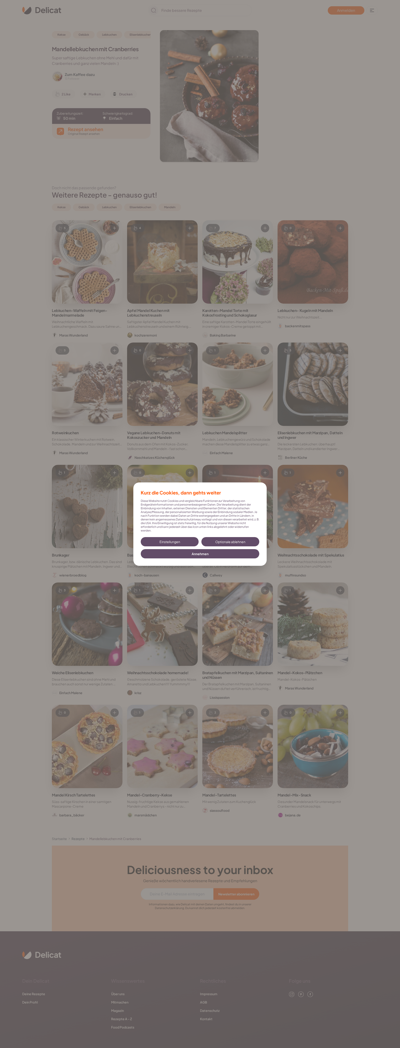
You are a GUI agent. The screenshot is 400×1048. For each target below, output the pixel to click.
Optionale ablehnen (230, 542)
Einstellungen (169, 542)
